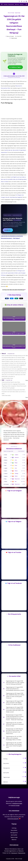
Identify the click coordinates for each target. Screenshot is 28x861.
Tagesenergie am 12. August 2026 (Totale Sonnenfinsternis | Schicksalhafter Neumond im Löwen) (15, 688)
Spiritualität (6, 772)
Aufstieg (5, 4)
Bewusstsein (11, 4)
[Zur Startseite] (14, 792)
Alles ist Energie (11, 12)
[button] (26, 4)
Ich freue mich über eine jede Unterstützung (13, 289)
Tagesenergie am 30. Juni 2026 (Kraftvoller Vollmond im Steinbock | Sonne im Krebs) (15, 724)
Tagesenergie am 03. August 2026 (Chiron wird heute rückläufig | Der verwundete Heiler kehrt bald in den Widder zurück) (15, 710)
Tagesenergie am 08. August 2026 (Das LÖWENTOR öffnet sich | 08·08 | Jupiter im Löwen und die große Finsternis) (15, 696)
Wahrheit (17, 4)
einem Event (9, 275)
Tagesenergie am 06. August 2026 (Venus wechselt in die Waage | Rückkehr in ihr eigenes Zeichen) (14, 702)
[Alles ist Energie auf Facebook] (19, 1)
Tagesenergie (17, 12)
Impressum (14, 853)
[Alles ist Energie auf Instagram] (22, 1)
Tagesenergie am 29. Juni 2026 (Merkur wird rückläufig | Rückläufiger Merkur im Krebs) (14, 738)
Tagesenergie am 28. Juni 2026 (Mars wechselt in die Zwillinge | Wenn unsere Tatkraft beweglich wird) (14, 745)
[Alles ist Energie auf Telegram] (24, 1)
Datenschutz (21, 853)
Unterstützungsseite (13, 818)
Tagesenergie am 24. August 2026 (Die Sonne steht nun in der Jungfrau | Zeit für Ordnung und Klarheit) (15, 682)
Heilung (21, 4)
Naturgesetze (6, 768)
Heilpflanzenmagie (17, 803)
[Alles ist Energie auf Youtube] (26, 1)
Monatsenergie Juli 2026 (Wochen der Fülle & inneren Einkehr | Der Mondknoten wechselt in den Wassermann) (14, 731)
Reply (27, 380)
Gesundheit (6, 763)
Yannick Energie (15, 805)
